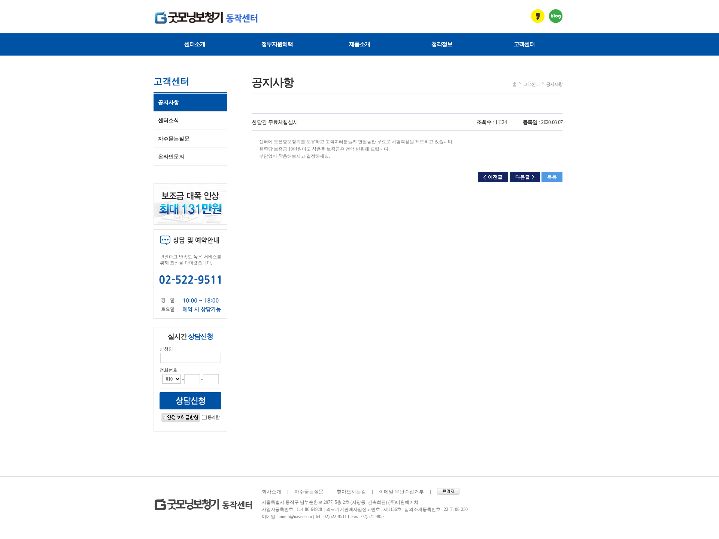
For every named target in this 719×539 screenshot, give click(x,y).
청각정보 (441, 44)
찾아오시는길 (351, 491)
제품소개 (359, 44)
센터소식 (168, 120)
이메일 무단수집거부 (401, 491)
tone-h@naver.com (295, 516)
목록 (552, 177)
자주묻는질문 (173, 139)
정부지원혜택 (276, 44)
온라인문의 (171, 157)
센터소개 (194, 44)
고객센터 (524, 44)
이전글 (495, 177)
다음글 (522, 177)
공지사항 (168, 102)
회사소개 (271, 491)
